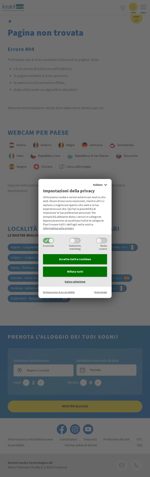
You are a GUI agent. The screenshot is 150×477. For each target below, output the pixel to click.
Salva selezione (75, 282)
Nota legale (100, 292)
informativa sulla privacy (58, 228)
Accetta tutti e (75, 259)
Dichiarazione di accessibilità (59, 292)
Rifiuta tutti (75, 272)
